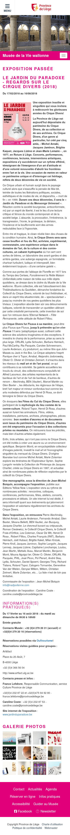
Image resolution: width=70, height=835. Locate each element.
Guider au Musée (45, 803)
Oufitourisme (45, 640)
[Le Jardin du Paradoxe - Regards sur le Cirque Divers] (9, 738)
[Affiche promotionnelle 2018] (17, 123)
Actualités (35, 789)
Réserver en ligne (22, 796)
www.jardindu (10, 714)
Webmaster (51, 828)
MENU (7, 10)
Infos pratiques (49, 796)
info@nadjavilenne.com (16, 585)
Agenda (51, 789)
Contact (18, 789)
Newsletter (48, 811)
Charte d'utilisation (52, 824)
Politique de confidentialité (27, 828)
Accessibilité (21, 803)
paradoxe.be (25, 714)
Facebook (24, 811)
